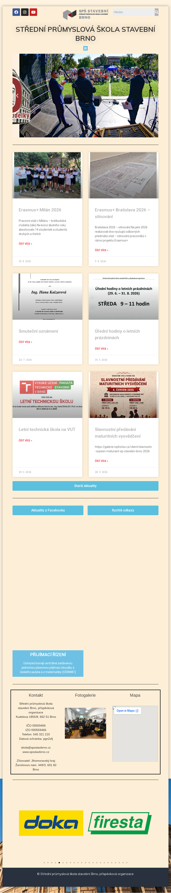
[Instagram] (25, 12)
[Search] (156, 12)
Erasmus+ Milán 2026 (40, 209)
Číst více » (25, 243)
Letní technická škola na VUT (47, 429)
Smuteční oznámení (38, 331)
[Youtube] (33, 12)
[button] (85, 48)
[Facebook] (16, 12)
